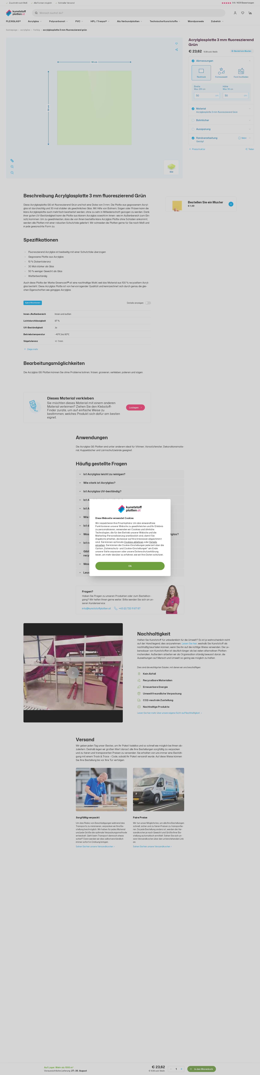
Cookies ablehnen (133, 542)
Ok (130, 566)
